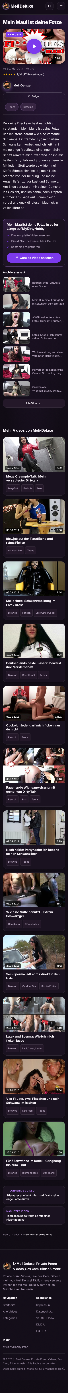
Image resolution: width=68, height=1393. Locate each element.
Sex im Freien (49, 986)
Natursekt (27, 1110)
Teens (11, 106)
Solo (39, 488)
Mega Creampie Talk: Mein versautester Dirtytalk (26, 478)
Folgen (48, 97)
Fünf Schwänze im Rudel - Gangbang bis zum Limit (33, 1163)
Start (5, 1234)
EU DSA (41, 1331)
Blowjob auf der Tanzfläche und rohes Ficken (29, 540)
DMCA (40, 1324)
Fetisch (27, 488)
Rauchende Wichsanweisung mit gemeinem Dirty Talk (30, 789)
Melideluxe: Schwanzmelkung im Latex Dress (30, 603)
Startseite (9, 1305)
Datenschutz (44, 1311)
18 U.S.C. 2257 (45, 1318)
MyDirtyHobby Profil (17, 1347)
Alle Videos (34, 403)
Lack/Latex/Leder (45, 612)
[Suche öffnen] (49, 6)
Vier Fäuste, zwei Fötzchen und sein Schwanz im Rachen (32, 1101)
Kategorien (10, 1318)
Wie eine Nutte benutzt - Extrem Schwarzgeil (29, 914)
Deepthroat (28, 675)
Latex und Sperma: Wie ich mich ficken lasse (30, 1038)
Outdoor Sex (15, 550)
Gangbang (14, 924)
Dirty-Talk (13, 488)
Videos (16, 1234)
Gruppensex (32, 924)
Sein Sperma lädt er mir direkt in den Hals (33, 976)
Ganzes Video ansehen (40, 259)
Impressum (43, 1305)
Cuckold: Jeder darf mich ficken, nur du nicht (33, 727)
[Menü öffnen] (61, 6)
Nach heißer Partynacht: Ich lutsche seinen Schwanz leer (32, 852)
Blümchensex (30, 1172)
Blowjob (28, 106)
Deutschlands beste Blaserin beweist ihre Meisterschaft (33, 665)
